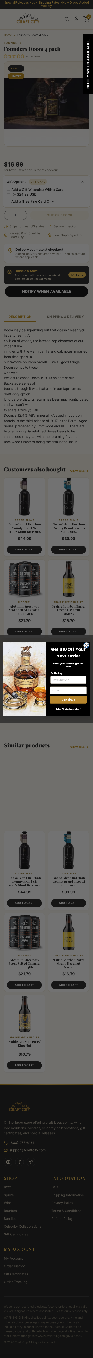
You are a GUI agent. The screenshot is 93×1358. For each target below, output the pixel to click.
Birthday (56, 673)
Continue (68, 700)
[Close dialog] (86, 645)
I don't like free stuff (68, 709)
